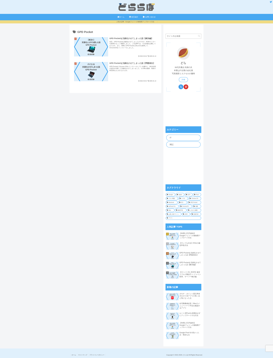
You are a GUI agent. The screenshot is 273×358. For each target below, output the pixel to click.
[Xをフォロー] (181, 86)
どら (183, 62)
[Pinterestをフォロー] (186, 86)
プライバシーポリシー (96, 355)
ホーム (74, 355)
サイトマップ (82, 355)
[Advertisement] (183, 166)
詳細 (183, 79)
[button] (199, 36)
